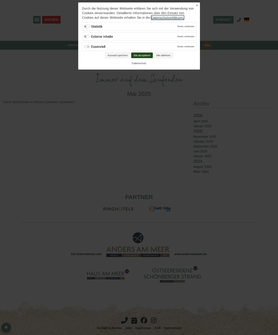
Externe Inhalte (102, 36)
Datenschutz (139, 63)
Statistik (96, 26)
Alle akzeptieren (142, 55)
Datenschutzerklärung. (167, 17)
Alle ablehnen (163, 55)
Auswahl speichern (118, 55)
